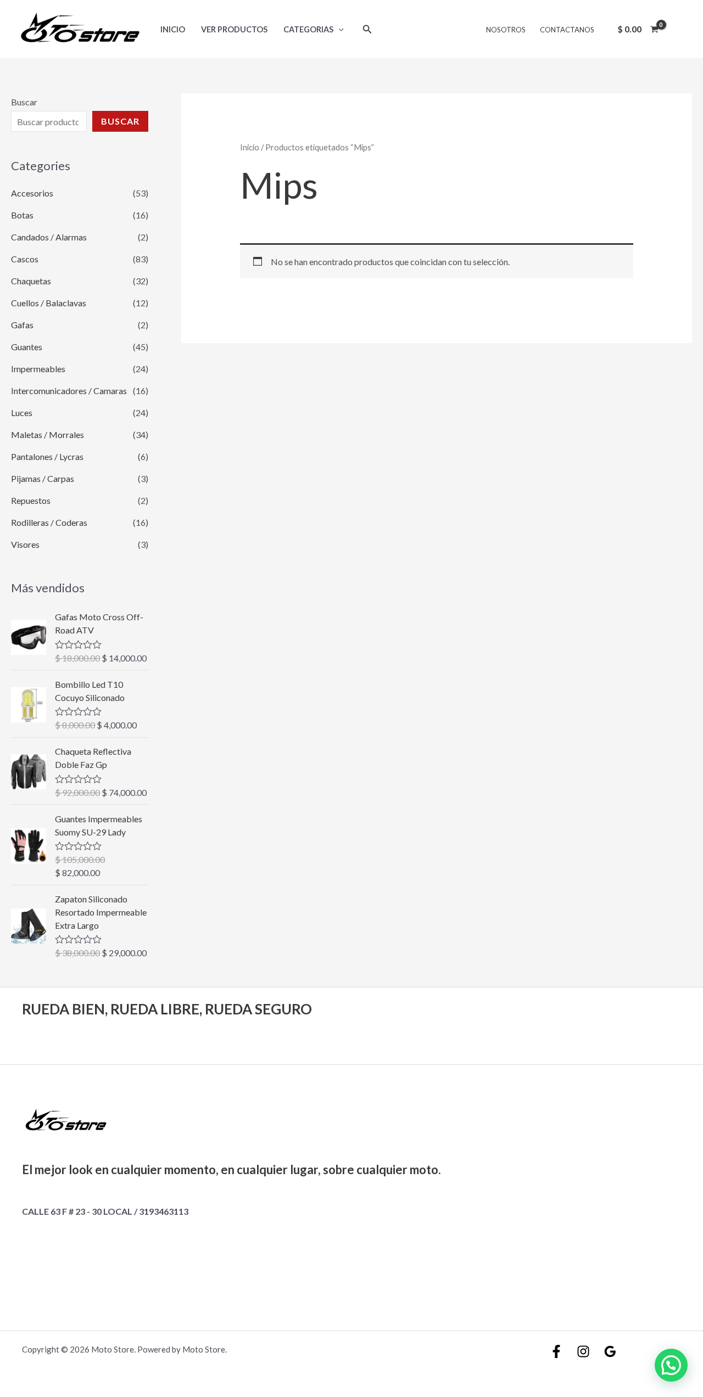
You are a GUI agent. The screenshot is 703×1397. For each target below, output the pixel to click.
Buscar (24, 102)
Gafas (22, 324)
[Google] (610, 1351)
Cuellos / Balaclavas (48, 303)
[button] (671, 1365)
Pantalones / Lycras (47, 456)
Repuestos (31, 500)
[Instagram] (583, 1351)
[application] (338, 29)
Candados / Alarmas (49, 237)
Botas (22, 215)
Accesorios (32, 193)
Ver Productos (234, 29)
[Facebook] (556, 1351)
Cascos (24, 259)
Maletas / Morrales (47, 434)
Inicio (172, 29)
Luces (21, 412)
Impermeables (38, 368)
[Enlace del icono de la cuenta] (679, 29)
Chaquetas (31, 281)
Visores (25, 544)
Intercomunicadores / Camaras (69, 390)
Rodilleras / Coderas (49, 522)
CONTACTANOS (567, 29)
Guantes (26, 346)
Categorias (308, 29)
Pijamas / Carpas (42, 478)
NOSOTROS (506, 29)
